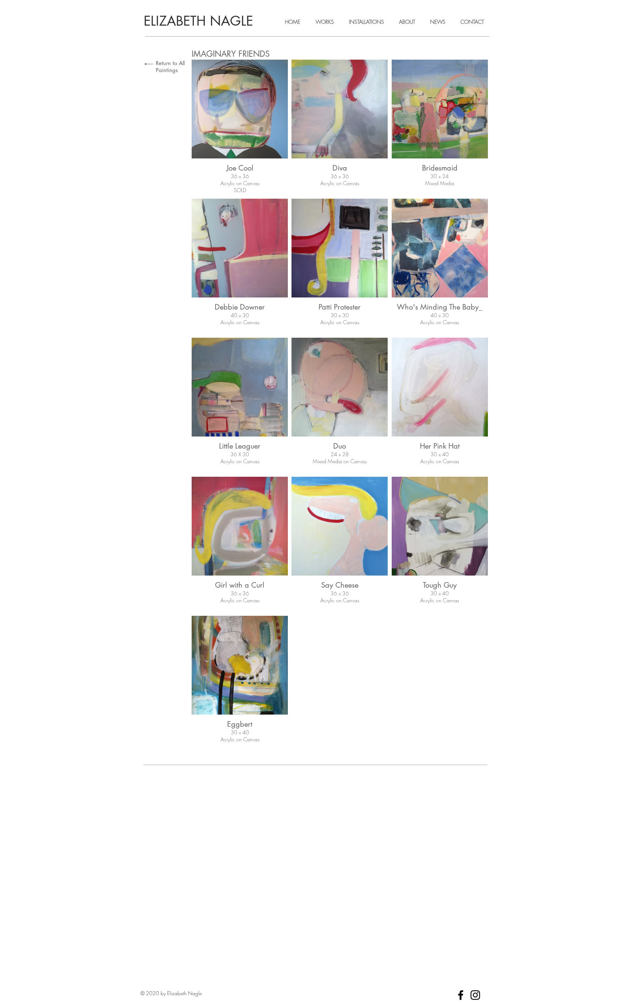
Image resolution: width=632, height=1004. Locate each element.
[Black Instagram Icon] (475, 995)
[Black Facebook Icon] (460, 995)
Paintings (167, 70)
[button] (240, 127)
